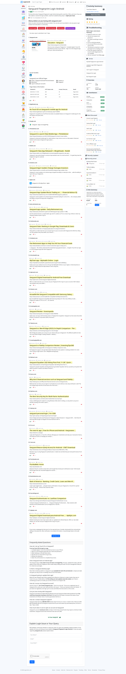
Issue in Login (32, 28)
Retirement (34, 82)
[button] (60, 617)
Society (23, 111)
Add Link (63, 670)
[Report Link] (81, 100)
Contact (58, 670)
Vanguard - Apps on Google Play (40, 124)
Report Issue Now (95, 14)
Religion (23, 94)
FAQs (85, 670)
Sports (23, 116)
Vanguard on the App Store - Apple (40, 183)
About (53, 670)
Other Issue (61, 28)
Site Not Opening (51, 28)
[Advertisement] (56, 61)
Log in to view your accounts (38, 83)
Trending (81, 670)
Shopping (23, 105)
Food (23, 53)
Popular (76, 670)
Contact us (61, 80)
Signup (84, 2)
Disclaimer (94, 670)
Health (23, 64)
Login (78, 2)
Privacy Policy (101, 670)
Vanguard (60, 82)
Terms (89, 670)
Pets (23, 83)
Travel (23, 128)
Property (23, 88)
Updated (64, 2)
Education (23, 25)
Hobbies (23, 70)
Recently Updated (92, 155)
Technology (23, 122)
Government (23, 59)
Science (23, 100)
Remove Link (69, 670)
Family (23, 36)
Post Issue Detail (70, 28)
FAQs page (101, 55)
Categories (71, 2)
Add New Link (55, 536)
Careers (23, 19)
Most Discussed (55, 2)
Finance (23, 47)
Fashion (23, 42)
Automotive (23, 8)
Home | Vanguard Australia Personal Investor (42, 80)
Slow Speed (41, 28)
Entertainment (23, 30)
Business (23, 14)
